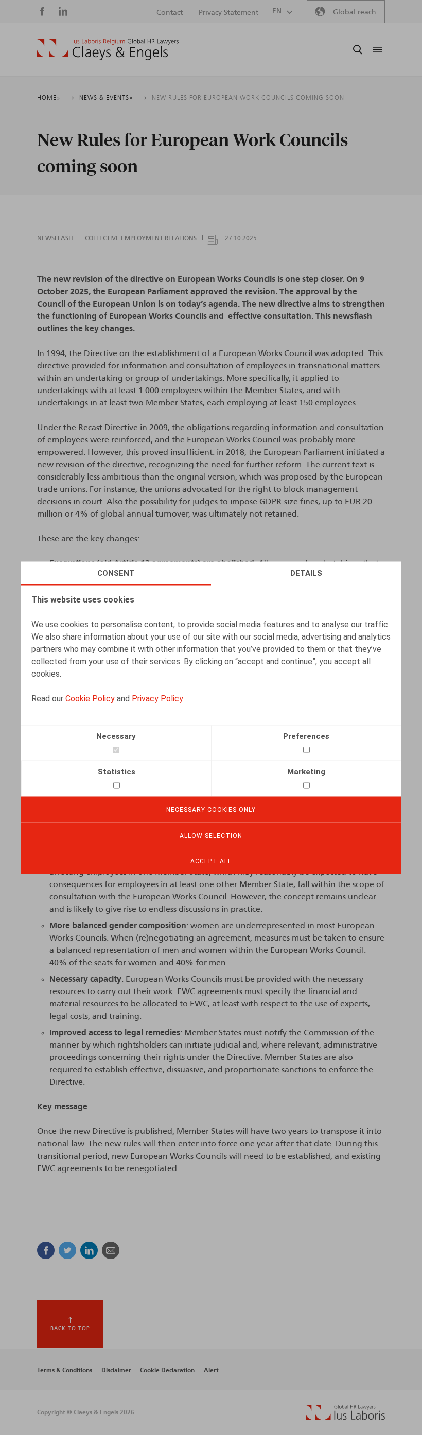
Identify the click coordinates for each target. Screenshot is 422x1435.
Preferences (306, 735)
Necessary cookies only (211, 809)
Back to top (70, 1328)
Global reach (354, 12)
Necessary (116, 735)
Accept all (211, 860)
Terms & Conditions (64, 1370)
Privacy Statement (228, 12)
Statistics (116, 771)
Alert (211, 1370)
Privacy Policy (157, 698)
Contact (169, 12)
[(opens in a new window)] (345, 1417)
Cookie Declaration (167, 1370)
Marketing (306, 771)
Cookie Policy (90, 698)
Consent (116, 572)
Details (306, 572)
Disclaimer (116, 1370)
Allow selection (211, 835)
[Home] (108, 49)
